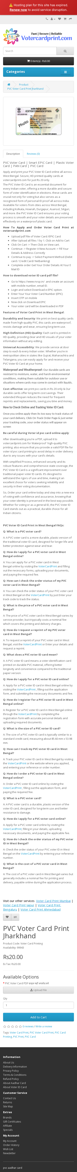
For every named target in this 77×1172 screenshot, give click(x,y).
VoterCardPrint (47, 566)
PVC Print (18, 1036)
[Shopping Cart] (65, 19)
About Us (8, 1062)
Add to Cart (38, 1017)
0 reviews (28, 1026)
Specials (8, 1130)
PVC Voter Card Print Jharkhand (25, 88)
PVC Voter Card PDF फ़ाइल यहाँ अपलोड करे (27, 983)
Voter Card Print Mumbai (53, 901)
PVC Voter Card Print (42, 1032)
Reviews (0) (33, 154)
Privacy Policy (11, 1070)
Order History (11, 1145)
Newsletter (9, 1153)
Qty (5, 998)
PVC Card (30, 1036)
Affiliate (7, 1125)
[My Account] (53, 19)
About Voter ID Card (15, 1087)
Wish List (8, 1149)
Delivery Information (15, 1066)
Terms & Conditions (14, 1075)
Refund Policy (11, 1079)
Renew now (18, 10)
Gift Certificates (12, 1121)
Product (23, 84)
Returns (7, 1102)
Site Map (8, 1106)
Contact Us (9, 1098)
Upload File (40, 990)
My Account (9, 1141)
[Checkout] (70, 19)
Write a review (44, 1026)
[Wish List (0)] (59, 19)
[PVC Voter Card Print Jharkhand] (38, 121)
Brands (7, 1117)
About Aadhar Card (14, 1083)
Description (13, 154)
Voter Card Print (19, 1032)
